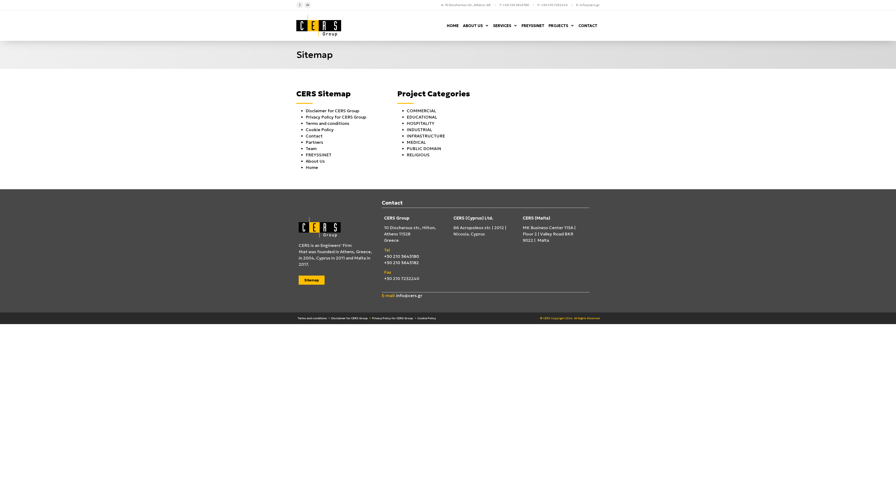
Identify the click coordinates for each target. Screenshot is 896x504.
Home (312, 167)
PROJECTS (558, 25)
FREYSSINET (533, 25)
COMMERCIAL (421, 110)
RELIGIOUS (418, 155)
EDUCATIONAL (422, 117)
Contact (314, 136)
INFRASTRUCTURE (426, 136)
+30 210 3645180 (401, 256)
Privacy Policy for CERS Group (336, 117)
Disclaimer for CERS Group (332, 110)
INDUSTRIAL (419, 129)
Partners (314, 142)
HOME (453, 25)
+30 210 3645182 (401, 262)
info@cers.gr (409, 295)
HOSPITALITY (420, 123)
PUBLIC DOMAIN (424, 148)
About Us (315, 161)
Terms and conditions (327, 123)
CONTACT (587, 25)
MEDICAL (416, 142)
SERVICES (502, 25)
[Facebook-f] (299, 5)
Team (311, 148)
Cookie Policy (320, 129)
